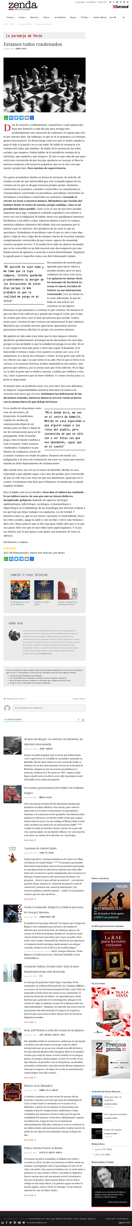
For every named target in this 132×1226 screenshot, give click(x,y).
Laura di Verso (46, 853)
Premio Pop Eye (123, 1219)
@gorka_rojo (46, 653)
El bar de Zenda (110, 1104)
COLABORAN (80, 2)
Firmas (10, 17)
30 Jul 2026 (108, 1121)
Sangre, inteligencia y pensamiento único (68, 603)
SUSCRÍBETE (91, 2)
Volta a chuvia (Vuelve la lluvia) (43, 1148)
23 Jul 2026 (108, 1136)
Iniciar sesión (78, 698)
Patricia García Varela (50, 1152)
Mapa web (91, 1219)
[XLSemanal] (120, 6)
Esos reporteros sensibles (115, 1114)
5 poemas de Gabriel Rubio (40, 848)
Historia (34, 17)
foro (16, 673)
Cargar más (44, 1205)
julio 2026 (99, 1154)
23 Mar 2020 (8, 49)
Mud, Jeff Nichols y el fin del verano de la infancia (54, 1030)
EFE (40, 976)
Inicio (5, 24)
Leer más (28, 840)
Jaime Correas (46, 748)
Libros (46, 17)
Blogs (72, 17)
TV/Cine (84, 17)
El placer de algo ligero (41, 603)
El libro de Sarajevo (113, 1129)
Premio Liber (110, 1219)
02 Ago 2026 (108, 1107)
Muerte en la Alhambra (38, 1085)
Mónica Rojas (45, 797)
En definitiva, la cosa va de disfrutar (20, 603)
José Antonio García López (52, 1035)
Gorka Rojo (21, 48)
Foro (112, 17)
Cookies (76, 1219)
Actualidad (60, 17)
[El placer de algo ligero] (44, 590)
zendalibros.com (47, 917)
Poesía (22, 17)
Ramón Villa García (48, 1090)
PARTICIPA (102, 2)
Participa (83, 1219)
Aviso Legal (50, 1219)
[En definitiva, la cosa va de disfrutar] (20, 590)
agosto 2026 (100, 1149)
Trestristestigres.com (36, 1219)
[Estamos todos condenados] (44, 85)
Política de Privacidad (64, 1219)
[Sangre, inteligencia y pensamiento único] (68, 590)
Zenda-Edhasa (100, 17)
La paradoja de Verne (24, 24)
